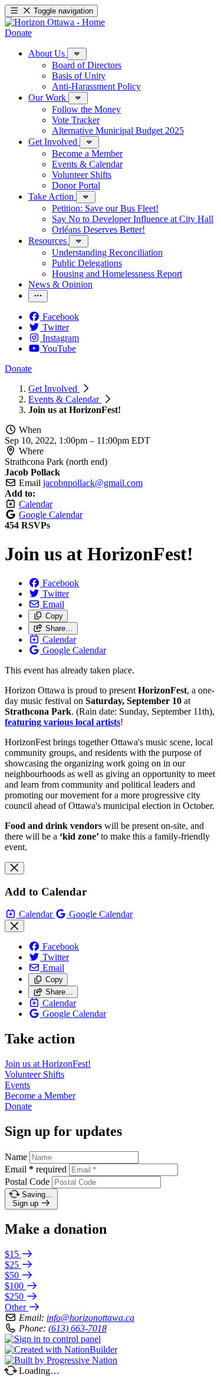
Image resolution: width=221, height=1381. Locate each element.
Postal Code (27, 1182)
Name (16, 1157)
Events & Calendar (64, 399)
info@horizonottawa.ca (90, 1318)
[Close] (14, 868)
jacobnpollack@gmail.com (93, 483)
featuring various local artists (62, 722)
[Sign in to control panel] (53, 1339)
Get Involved (54, 389)
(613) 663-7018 (77, 1328)
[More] (77, 54)
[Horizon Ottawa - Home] (55, 22)
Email (36, 1169)
